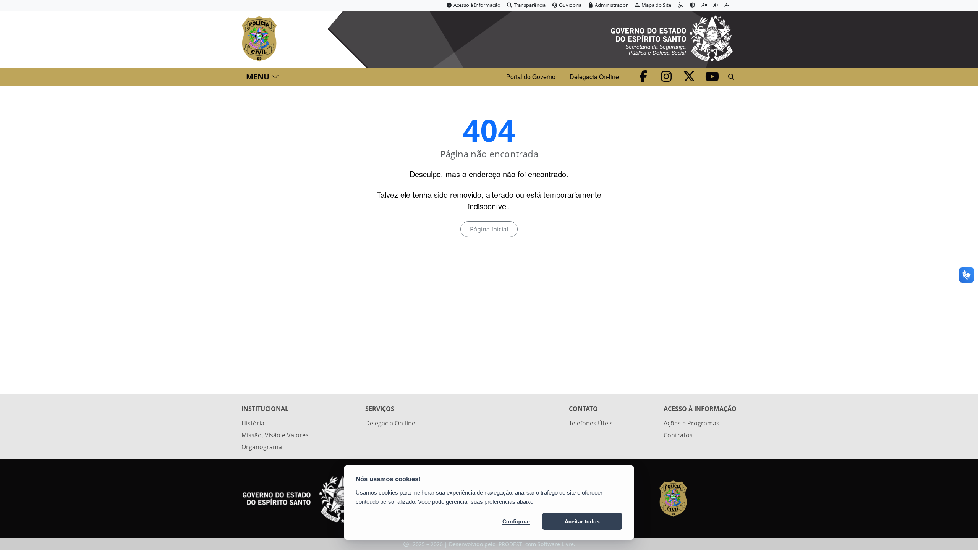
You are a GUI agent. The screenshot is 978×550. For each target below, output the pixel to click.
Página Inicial (489, 229)
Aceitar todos (582, 521)
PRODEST (510, 544)
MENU (257, 76)
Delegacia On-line (594, 76)
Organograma (261, 447)
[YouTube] (712, 78)
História (252, 423)
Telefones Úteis (591, 423)
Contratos (678, 435)
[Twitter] (690, 78)
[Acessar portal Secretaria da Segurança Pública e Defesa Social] (672, 37)
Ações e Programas (691, 423)
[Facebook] (644, 78)
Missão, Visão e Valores (275, 435)
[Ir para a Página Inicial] (261, 39)
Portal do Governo (530, 76)
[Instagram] (667, 78)
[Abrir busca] (731, 77)
